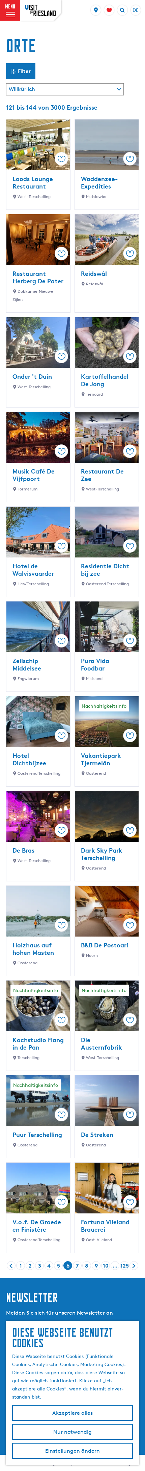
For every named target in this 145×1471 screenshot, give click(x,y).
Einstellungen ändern (72, 1451)
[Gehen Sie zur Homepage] (40, 10)
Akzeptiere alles (72, 1413)
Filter (24, 71)
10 (106, 1266)
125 (124, 1266)
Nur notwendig (72, 1432)
